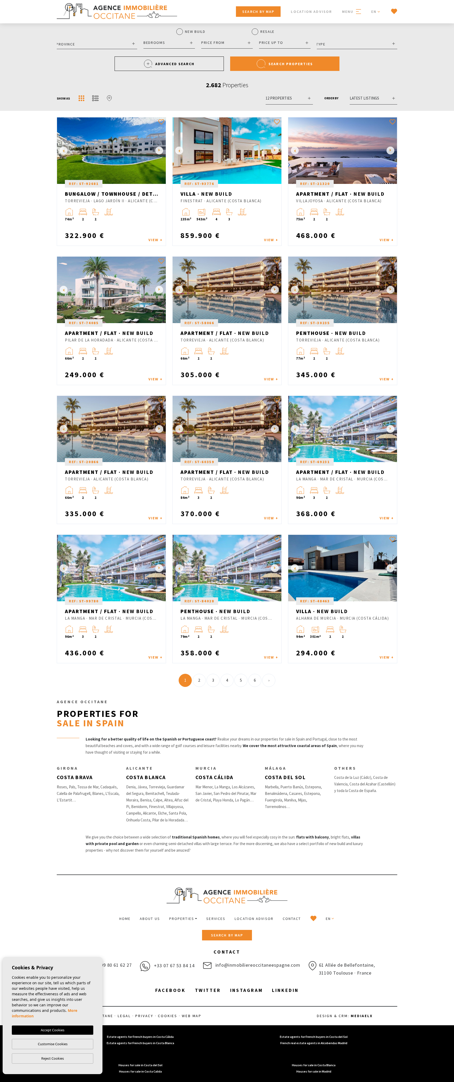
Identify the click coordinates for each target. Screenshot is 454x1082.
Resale (267, 32)
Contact (292, 918)
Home (125, 918)
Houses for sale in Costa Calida (140, 1071)
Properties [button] (181, 918)
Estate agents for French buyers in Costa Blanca (140, 1043)
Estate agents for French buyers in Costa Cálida (140, 1037)
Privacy (144, 1015)
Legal (124, 1015)
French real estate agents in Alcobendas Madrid (313, 1043)
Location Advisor (311, 11)
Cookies (167, 1015)
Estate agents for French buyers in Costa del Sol (314, 1037)
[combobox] (97, 43)
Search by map (258, 11)
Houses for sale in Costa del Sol (140, 1065)
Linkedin (285, 990)
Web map (192, 1015)
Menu (348, 11)
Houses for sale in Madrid (313, 1071)
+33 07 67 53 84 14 (173, 965)
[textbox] (95, 44)
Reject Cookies (52, 1058)
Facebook (170, 990)
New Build (195, 32)
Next (160, 150)
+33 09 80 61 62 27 (111, 965)
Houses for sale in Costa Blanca (314, 1065)
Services (215, 918)
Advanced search (175, 63)
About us (150, 918)
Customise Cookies (53, 1044)
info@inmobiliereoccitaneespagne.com (257, 965)
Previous (62, 150)
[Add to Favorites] (161, 122)
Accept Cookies (52, 1030)
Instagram (246, 990)
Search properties (291, 63)
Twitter (208, 990)
